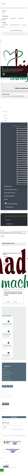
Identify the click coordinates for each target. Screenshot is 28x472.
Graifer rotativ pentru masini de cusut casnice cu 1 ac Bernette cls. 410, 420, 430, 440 (13, 293)
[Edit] (1, 5)
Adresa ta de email (6, 94)
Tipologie (4, 22)
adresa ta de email (5, 422)
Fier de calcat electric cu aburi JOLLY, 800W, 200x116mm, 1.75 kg (6, 356)
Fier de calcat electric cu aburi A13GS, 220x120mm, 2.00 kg (7, 324)
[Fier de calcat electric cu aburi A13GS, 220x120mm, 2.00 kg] (4, 320)
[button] (13, 270)
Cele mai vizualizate (6, 315)
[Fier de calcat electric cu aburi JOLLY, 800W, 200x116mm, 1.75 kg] (4, 351)
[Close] (3, 39)
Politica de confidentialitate (13, 71)
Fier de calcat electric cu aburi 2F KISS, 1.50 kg (6, 334)
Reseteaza (4, 3)
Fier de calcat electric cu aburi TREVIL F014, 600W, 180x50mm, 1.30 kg (7, 346)
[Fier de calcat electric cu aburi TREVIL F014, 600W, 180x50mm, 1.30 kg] (4, 341)
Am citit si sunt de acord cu (13, 96)
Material (4, 11)
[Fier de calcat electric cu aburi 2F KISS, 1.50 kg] (4, 330)
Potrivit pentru (5, 16)
